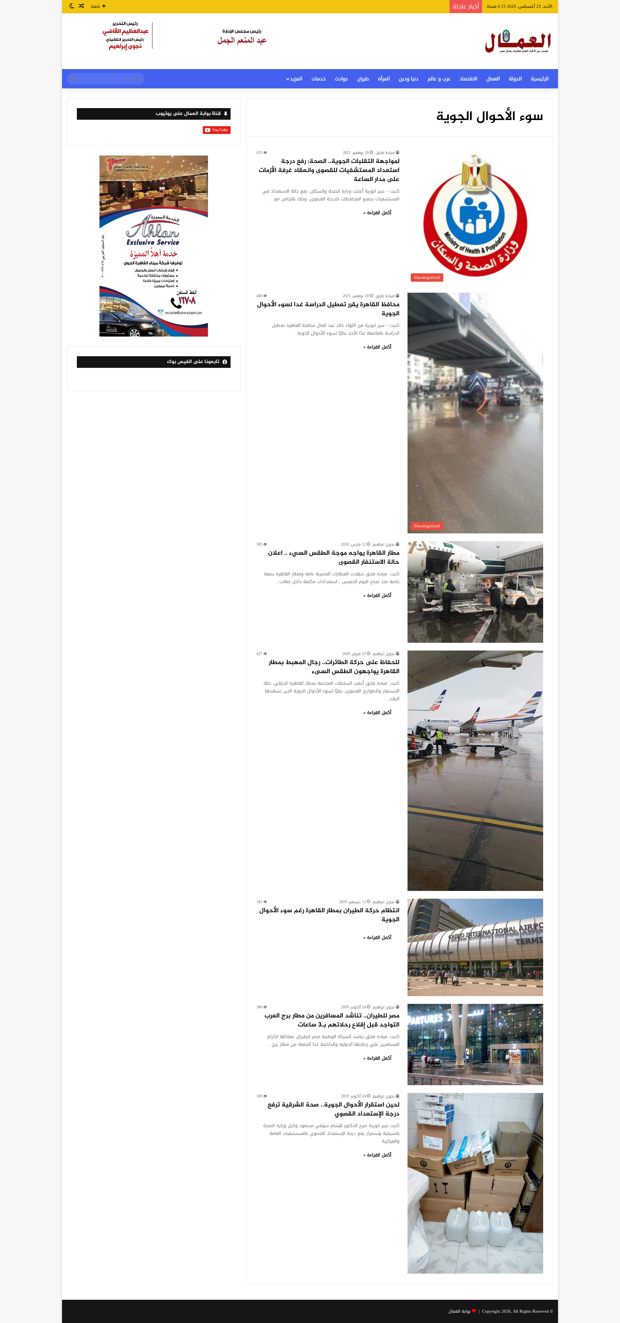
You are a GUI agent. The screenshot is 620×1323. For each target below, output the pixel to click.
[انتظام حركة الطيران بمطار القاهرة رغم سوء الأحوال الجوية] (475, 947)
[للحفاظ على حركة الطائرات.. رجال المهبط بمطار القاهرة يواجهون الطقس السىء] (475, 771)
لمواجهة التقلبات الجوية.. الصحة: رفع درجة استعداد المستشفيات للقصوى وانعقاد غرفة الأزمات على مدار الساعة (329, 170)
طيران (363, 78)
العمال (493, 78)
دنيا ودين (408, 78)
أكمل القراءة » (377, 212)
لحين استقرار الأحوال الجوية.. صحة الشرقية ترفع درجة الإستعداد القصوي (333, 1109)
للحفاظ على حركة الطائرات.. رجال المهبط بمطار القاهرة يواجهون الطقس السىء (334, 667)
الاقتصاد (468, 78)
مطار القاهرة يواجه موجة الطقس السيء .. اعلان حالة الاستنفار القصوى (333, 558)
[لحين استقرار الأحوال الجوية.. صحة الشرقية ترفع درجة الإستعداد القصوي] (475, 1183)
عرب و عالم (439, 78)
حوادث (341, 78)
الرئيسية (540, 78)
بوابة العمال (459, 1311)
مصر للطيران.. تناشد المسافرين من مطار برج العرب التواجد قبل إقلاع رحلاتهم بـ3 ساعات (331, 1020)
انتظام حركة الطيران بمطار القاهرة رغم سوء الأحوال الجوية (329, 915)
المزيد (296, 78)
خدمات (319, 78)
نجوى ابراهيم (384, 544)
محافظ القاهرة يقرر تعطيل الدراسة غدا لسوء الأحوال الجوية (328, 309)
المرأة (384, 78)
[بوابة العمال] (518, 41)
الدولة (515, 78)
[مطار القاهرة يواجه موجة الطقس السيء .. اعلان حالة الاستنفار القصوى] (475, 592)
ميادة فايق (385, 152)
